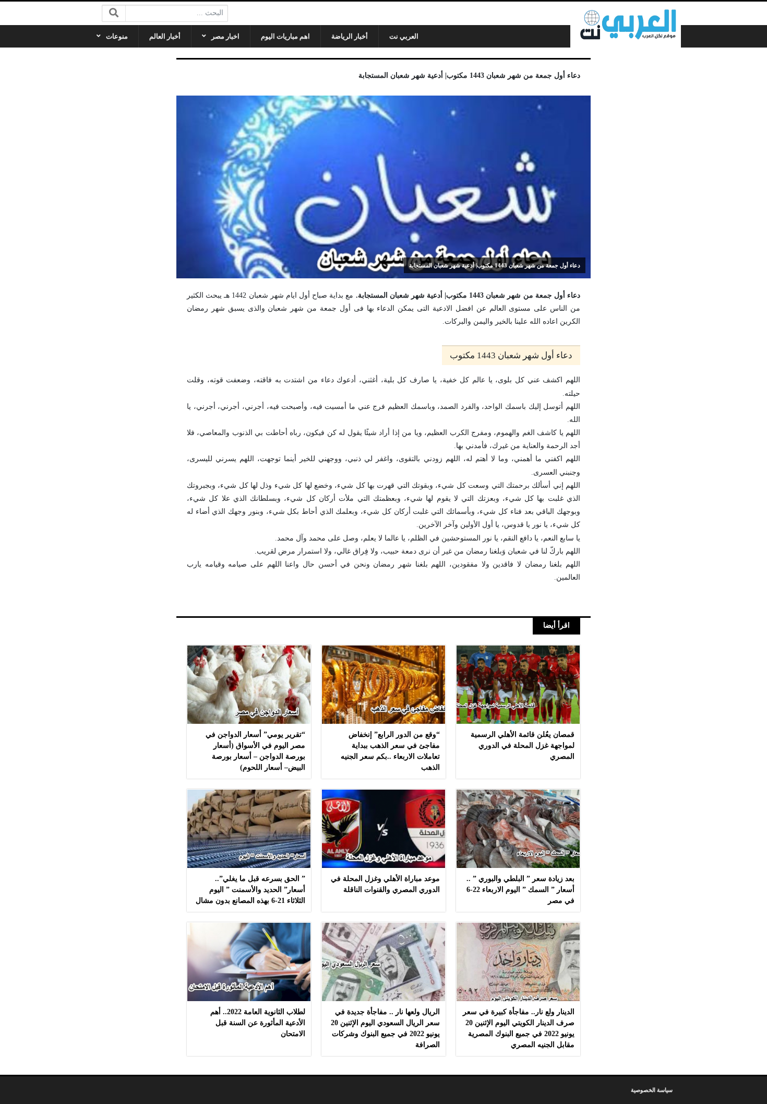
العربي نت (403, 36)
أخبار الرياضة (349, 36)
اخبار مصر (225, 36)
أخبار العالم (165, 36)
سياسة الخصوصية (652, 1090)
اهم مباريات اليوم (285, 36)
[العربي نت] (625, 25)
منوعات (117, 36)
